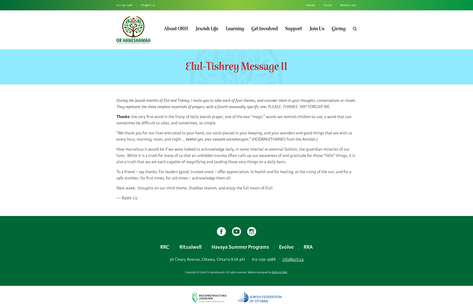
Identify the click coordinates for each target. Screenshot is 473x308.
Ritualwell (190, 247)
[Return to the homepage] (133, 30)
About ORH (176, 29)
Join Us (316, 29)
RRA (308, 247)
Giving (339, 29)
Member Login (348, 5)
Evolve (286, 247)
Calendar (310, 5)
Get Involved (264, 29)
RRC (164, 247)
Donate (328, 5)
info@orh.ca (148, 5)
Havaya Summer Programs (240, 247)
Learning (235, 29)
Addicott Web (279, 272)
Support (293, 29)
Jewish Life (206, 29)
